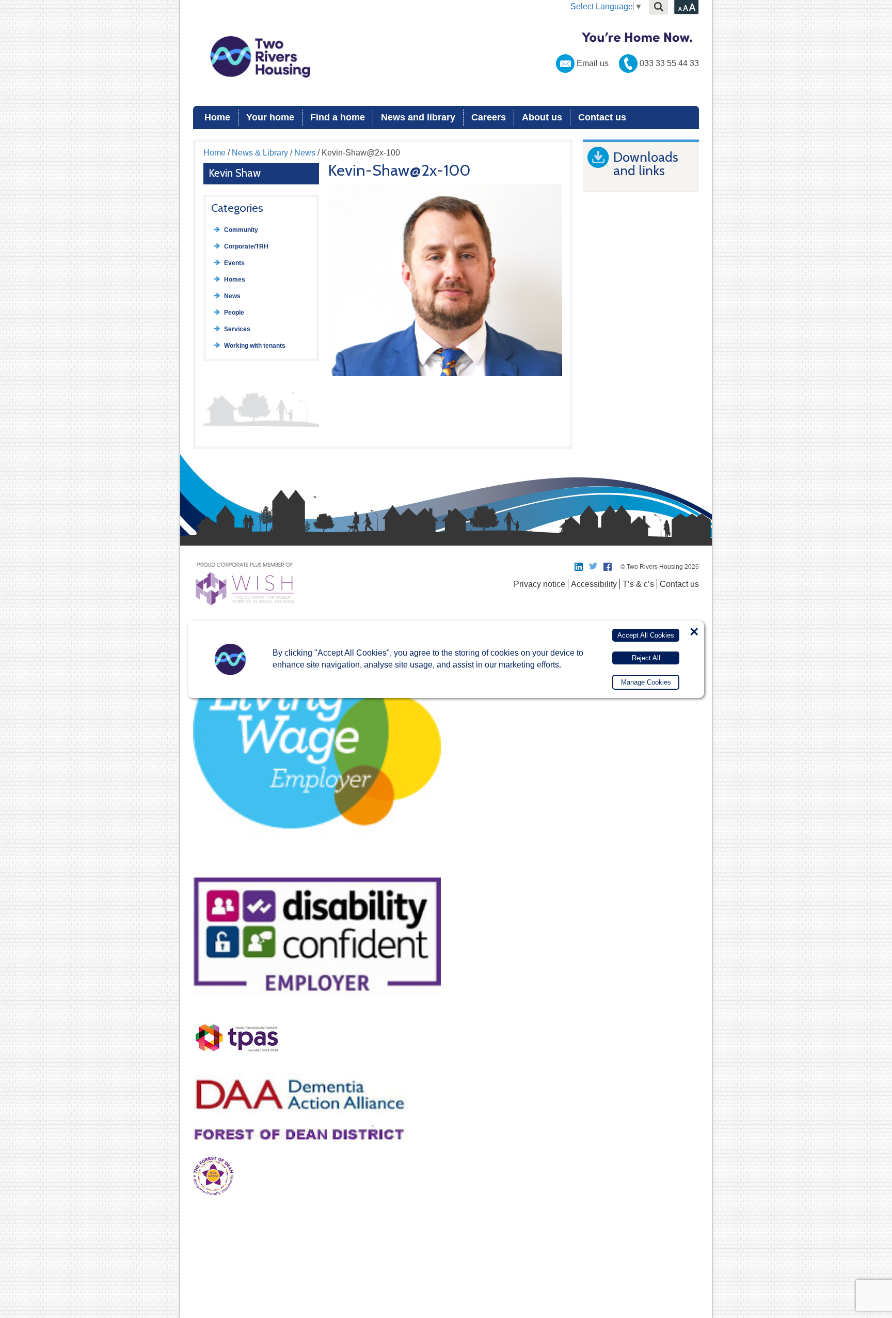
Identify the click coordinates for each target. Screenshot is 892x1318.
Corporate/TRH (246, 246)
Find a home (337, 117)
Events (234, 263)
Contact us (602, 117)
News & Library (260, 152)
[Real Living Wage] (317, 857)
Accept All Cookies (645, 635)
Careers (488, 117)
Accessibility (594, 584)
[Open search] (658, 7)
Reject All (646, 658)
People (234, 312)
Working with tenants (254, 345)
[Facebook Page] (608, 567)
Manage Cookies (646, 682)
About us (542, 117)
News (304, 152)
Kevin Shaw (235, 172)
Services (237, 329)
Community (241, 230)
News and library (418, 117)
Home (217, 117)
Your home (270, 117)
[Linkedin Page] (579, 567)
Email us (593, 63)
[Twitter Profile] (593, 567)
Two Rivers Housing (446, 56)
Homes (234, 279)
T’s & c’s (638, 584)
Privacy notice (539, 584)
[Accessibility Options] (686, 7)
